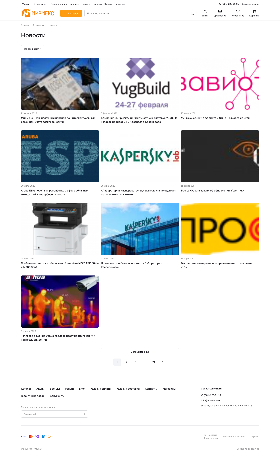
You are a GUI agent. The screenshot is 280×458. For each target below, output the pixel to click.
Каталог (26, 388)
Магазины (169, 388)
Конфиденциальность (234, 436)
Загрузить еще (140, 351)
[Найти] (192, 13)
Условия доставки (128, 388)
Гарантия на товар (33, 395)
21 (153, 362)
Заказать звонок (250, 4)
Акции (40, 388)
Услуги (69, 388)
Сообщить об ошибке (248, 448)
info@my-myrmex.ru (212, 400)
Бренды (55, 388)
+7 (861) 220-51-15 (229, 3)
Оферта (255, 436)
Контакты (151, 388)
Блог (82, 388)
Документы (57, 395)
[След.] (163, 362)
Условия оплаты (100, 388)
